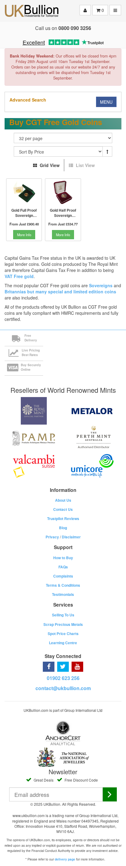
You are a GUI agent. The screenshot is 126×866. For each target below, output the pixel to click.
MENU (106, 102)
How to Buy (63, 557)
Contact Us (63, 509)
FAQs (63, 567)
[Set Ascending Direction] (107, 151)
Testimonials (63, 594)
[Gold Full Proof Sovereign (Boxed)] (24, 192)
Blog (63, 527)
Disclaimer (71, 537)
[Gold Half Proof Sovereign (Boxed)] (63, 192)
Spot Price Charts (63, 633)
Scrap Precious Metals (63, 624)
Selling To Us (63, 615)
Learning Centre (63, 642)
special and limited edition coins (82, 291)
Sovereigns (101, 285)
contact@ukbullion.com (63, 688)
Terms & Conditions (63, 585)
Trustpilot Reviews (63, 518)
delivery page (65, 859)
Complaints (63, 576)
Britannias (15, 291)
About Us (63, 500)
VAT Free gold (19, 276)
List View (85, 165)
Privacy (52, 537)
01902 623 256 (63, 678)
